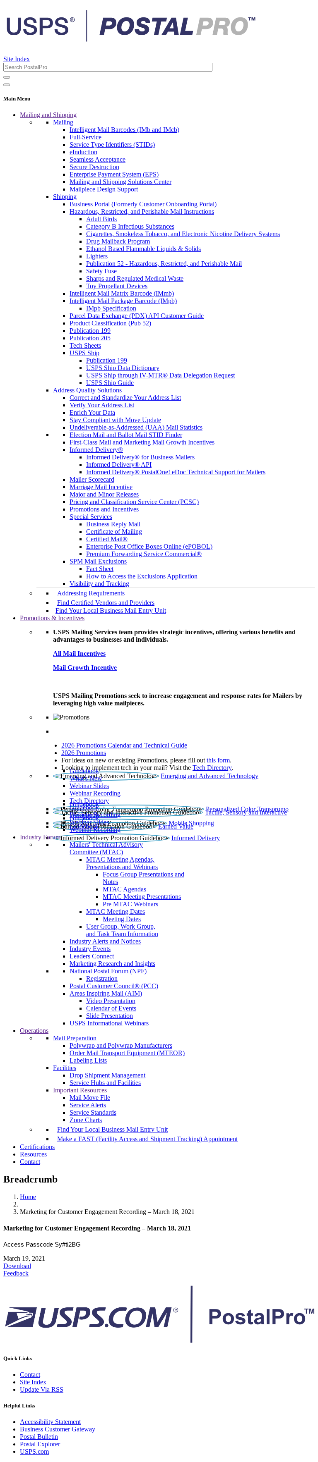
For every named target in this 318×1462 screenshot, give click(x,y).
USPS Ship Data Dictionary (122, 367)
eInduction (83, 151)
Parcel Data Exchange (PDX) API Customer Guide (137, 315)
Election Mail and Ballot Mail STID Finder (126, 434)
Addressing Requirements (91, 593)
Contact (30, 1161)
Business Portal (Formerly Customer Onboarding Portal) (143, 204)
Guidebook (84, 770)
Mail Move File (90, 1097)
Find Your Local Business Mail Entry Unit (110, 610)
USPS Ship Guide (110, 382)
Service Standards (93, 1112)
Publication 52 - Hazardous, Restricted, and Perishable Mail (164, 263)
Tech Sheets (85, 345)
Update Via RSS (41, 1389)
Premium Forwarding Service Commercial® (144, 553)
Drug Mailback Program (118, 241)
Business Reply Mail (113, 524)
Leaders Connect (92, 956)
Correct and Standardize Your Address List (125, 397)
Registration (102, 978)
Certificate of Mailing (114, 531)
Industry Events (90, 948)
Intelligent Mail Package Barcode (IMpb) (123, 300)
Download (17, 1265)
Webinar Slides (89, 785)
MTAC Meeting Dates (115, 911)
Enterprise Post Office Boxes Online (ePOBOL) (149, 546)
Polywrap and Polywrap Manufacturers (121, 1045)
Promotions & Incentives (52, 617)
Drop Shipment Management (107, 1075)
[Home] (130, 38)
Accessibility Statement (50, 1421)
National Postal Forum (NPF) (108, 971)
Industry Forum (40, 837)
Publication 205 (90, 338)
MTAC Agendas (124, 889)
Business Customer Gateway (57, 1429)
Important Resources (80, 1090)
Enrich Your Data (92, 412)
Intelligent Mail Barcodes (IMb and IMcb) (124, 129)
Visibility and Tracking (99, 583)
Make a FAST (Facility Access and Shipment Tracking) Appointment (147, 1138)
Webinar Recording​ (95, 793)
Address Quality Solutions (87, 390)
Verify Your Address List (102, 404)
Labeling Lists (88, 1060)
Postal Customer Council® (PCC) (114, 985)
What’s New (86, 778)
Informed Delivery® (96, 449)
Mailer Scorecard (92, 479)
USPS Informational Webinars (109, 1023)
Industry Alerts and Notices (105, 941)
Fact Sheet (99, 568)
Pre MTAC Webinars (130, 904)
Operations (34, 1030)
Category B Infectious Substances (130, 226)
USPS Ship (84, 352)
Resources (33, 1154)
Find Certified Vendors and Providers (105, 602)
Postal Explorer (40, 1444)
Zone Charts (86, 1119)
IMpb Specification (111, 308)
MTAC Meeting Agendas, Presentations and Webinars (122, 863)
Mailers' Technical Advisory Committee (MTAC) (106, 848)
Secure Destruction (94, 166)
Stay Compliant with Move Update (115, 419)
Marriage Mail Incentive (101, 486)
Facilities (64, 1067)
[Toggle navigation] (6, 85)
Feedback (16, 1273)
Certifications (37, 1146)
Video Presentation (110, 1000)
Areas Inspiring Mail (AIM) (106, 993)
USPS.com (34, 1451)
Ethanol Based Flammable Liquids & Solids (143, 248)
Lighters (97, 256)
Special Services (91, 516)
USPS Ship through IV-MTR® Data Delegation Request (160, 375)
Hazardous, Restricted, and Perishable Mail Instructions (142, 211)
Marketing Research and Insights (112, 963)
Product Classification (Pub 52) (110, 323)
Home (28, 1196)
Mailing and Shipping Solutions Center (120, 181)
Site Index (16, 58)
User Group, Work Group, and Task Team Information (122, 930)
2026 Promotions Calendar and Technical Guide (124, 745)
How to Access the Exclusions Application (142, 576)
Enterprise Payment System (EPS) (114, 174)
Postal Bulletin (39, 1436)
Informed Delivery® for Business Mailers (140, 457)
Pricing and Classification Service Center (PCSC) (134, 501)
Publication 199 (90, 330)
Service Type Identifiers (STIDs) (112, 144)
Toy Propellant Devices (116, 285)
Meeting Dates (122, 918)
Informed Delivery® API (119, 464)
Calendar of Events (111, 1008)
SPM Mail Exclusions (98, 561)
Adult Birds (101, 218)
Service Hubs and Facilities (105, 1082)
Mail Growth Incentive (85, 667)
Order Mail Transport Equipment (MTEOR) (127, 1052)
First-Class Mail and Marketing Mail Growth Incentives (142, 442)
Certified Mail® (107, 538)
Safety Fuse (101, 271)
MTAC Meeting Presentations (142, 896)
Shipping (65, 196)
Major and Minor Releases (104, 494)
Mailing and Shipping (48, 114)
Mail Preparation (74, 1038)
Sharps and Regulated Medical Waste (134, 278)
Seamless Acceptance (97, 159)
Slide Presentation (109, 1015)
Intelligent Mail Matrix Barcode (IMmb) (122, 293)
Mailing (63, 122)
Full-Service (85, 137)
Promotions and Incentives (104, 509)
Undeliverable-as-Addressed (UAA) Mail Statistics (136, 427)
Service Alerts (88, 1104)
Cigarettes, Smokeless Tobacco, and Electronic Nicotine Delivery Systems (183, 233)
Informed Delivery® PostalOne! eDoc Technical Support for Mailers (175, 471)
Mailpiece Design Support (104, 189)
